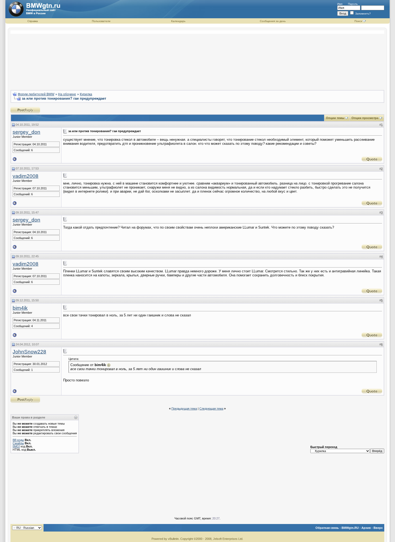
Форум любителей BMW (36, 94)
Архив (366, 527)
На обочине (67, 94)
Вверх (378, 527)
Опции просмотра (364, 118)
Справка (32, 21)
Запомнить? (362, 13)
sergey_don (26, 132)
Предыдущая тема (184, 408)
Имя (339, 3)
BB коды (18, 440)
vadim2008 (25, 176)
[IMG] (16, 446)
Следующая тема (211, 408)
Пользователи (101, 21)
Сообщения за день (273, 21)
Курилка (86, 94)
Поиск (358, 21)
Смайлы (18, 443)
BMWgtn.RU (350, 527)
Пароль (353, 3)
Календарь (178, 21)
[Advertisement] (197, 58)
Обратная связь (327, 527)
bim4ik (20, 308)
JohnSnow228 (29, 352)
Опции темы (335, 118)
